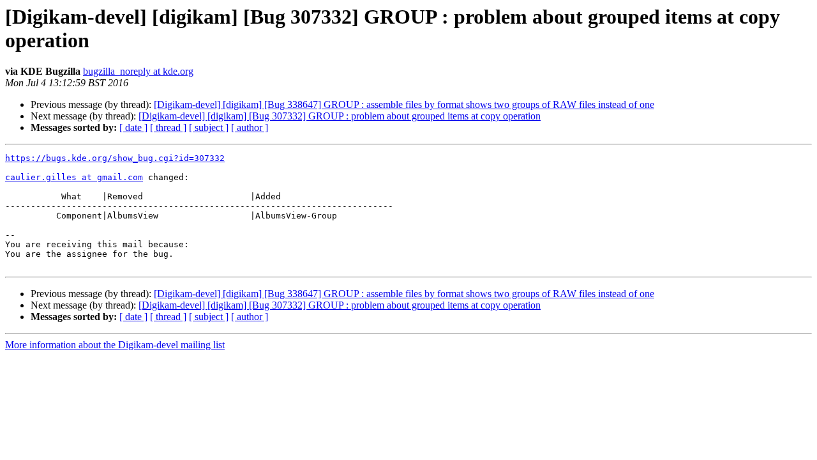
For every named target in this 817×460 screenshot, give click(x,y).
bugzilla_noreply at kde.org (138, 71)
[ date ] (133, 127)
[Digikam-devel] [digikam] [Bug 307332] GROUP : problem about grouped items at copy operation (340, 116)
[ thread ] (168, 127)
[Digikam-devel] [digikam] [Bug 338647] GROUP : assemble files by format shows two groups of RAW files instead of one (404, 104)
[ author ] (249, 127)
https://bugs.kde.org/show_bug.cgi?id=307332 (115, 158)
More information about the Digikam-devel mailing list (115, 344)
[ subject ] (209, 127)
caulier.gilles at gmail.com (74, 177)
